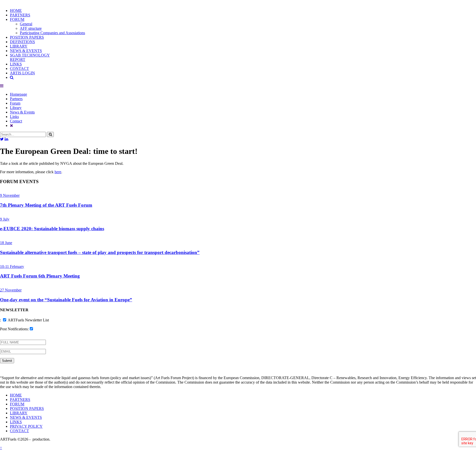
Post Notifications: (14, 329)
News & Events (22, 112)
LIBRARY (19, 46)
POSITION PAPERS (27, 37)
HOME (16, 10)
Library (16, 108)
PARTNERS (20, 15)
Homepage (18, 94)
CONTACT (19, 68)
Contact (16, 121)
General (26, 24)
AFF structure (31, 28)
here (58, 172)
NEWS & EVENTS (26, 51)
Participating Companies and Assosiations (52, 33)
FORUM (17, 19)
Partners (16, 99)
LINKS (16, 64)
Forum (15, 103)
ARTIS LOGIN (22, 73)
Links (14, 116)
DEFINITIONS (22, 42)
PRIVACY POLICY (26, 426)
